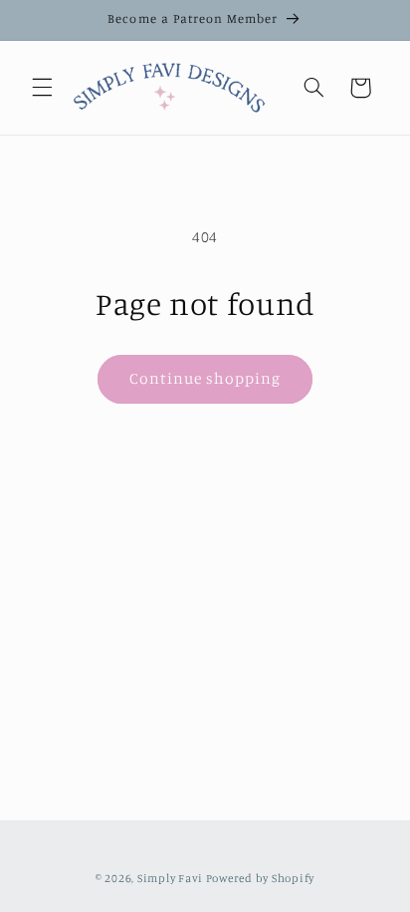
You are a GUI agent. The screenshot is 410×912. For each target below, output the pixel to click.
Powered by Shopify (260, 878)
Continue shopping (205, 378)
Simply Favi (170, 878)
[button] (42, 88)
